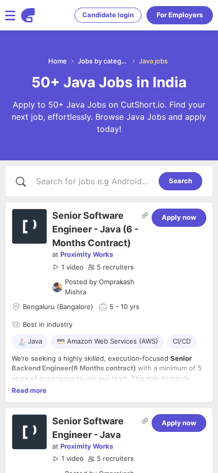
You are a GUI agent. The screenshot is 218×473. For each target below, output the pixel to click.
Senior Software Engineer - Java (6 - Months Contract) (95, 229)
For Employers (180, 15)
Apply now (179, 217)
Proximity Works (86, 254)
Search (180, 181)
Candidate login (108, 15)
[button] (68, 267)
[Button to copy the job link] (145, 215)
